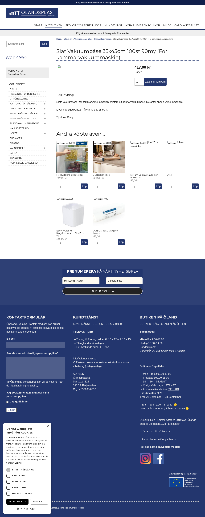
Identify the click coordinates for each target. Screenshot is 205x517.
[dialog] (27, 468)
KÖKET (13, 133)
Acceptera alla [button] (17, 501)
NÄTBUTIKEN (53, 25)
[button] (27, 509)
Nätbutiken (67, 39)
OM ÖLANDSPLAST (186, 25)
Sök (44, 44)
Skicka (11, 410)
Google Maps (168, 439)
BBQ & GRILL (17, 138)
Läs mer (18, 462)
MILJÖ (167, 25)
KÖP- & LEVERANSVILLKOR (142, 25)
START (38, 25)
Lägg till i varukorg (155, 81)
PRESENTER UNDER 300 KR (25, 94)
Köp (84, 186)
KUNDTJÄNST (113, 25)
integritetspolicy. (29, 385)
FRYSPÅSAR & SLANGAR (23, 108)
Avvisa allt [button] (39, 501)
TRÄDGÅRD (16, 158)
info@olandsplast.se (84, 358)
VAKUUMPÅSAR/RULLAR (23, 118)
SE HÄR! (103, 347)
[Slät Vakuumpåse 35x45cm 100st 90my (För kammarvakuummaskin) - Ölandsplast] (32, 13)
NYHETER (15, 89)
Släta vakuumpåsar (102, 39)
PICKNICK (15, 143)
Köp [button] (121, 186)
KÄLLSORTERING (19, 128)
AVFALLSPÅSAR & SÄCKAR (24, 113)
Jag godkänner (19, 401)
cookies (81, 508)
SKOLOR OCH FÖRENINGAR (83, 25)
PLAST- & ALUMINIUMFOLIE (24, 123)
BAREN (13, 153)
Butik (58, 39)
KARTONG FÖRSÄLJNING (23, 103)
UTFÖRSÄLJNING (19, 98)
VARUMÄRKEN (17, 148)
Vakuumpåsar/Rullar (83, 39)
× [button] (47, 426)
